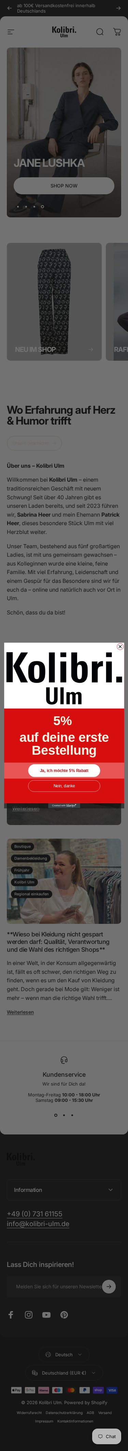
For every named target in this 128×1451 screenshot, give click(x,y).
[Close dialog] (120, 647)
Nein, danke (63, 786)
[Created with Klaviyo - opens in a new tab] (64, 805)
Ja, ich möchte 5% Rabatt (64, 771)
